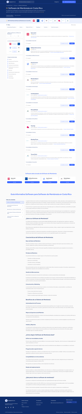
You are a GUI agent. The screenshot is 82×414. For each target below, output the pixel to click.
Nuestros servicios (39, 402)
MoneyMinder (34, 109)
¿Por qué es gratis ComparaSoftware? (69, 15)
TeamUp (33, 126)
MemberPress (34, 139)
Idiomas (21, 27)
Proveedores (38, 400)
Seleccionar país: (69, 399)
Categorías (56, 1)
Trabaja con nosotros (25, 406)
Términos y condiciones (59, 412)
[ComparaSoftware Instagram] (13, 407)
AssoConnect (34, 62)
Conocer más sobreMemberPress (59, 144)
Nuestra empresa (25, 400)
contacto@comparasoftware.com (57, 402)
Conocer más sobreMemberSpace (45, 83)
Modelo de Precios (29, 27)
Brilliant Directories (36, 48)
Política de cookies (74, 412)
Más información (18, 15)
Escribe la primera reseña (42, 95)
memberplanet (35, 93)
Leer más (42, 12)
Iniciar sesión (38, 404)
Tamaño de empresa (54, 27)
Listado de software (9, 15)
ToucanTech (34, 154)
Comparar (15, 44)
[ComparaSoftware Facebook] (11, 407)
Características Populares (11, 27)
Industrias (45, 27)
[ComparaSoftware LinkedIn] (6, 407)
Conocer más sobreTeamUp (68, 129)
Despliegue (38, 27)
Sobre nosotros (24, 402)
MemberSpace (34, 78)
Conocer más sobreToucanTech (52, 158)
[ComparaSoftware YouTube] (8, 407)
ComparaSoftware (9, 5)
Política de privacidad (67, 412)
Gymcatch (33, 33)
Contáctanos (53, 400)
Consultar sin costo (64, 43)
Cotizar (72, 43)
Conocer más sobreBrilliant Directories (57, 52)
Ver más (17, 182)
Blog (22, 404)
